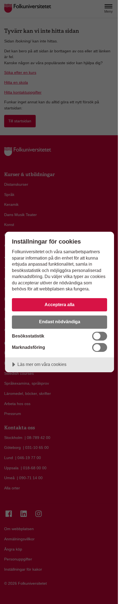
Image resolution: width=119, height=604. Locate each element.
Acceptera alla (59, 304)
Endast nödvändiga (59, 321)
